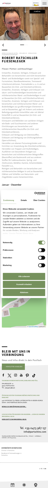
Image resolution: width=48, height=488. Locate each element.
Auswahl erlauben (24, 284)
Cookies (4, 437)
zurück (37, 11)
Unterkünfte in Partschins (11, 448)
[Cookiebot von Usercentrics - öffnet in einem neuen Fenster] (34, 193)
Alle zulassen (24, 276)
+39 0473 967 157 (10, 388)
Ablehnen (24, 292)
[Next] (45, 45)
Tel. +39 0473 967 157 (33, 428)
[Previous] (3, 45)
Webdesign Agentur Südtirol (5, 469)
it (41, 469)
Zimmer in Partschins (7, 450)
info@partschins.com (35, 432)
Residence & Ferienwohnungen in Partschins (11, 454)
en (45, 469)
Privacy (31, 436)
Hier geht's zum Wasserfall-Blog (14, 419)
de (38, 469)
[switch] (41, 250)
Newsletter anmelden (14, 366)
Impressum (38, 436)
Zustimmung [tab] (8, 200)
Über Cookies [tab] (39, 200)
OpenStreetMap (33, 326)
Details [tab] (24, 200)
